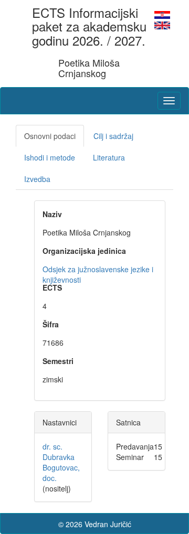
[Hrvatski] (162, 13)
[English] (162, 24)
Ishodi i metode (49, 157)
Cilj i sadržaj (113, 136)
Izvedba (37, 179)
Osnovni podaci (50, 136)
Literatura (109, 157)
